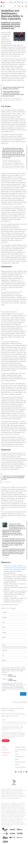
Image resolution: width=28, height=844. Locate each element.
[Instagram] (18, 772)
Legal (16, 754)
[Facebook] (15, 772)
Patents (17, 759)
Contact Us (4, 749)
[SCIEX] (5, 841)
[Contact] (15, 6)
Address (4, 637)
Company (4, 632)
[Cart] (19, 6)
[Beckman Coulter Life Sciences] (4, 2)
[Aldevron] (20, 829)
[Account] (22, 6)
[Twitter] (23, 772)
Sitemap (17, 764)
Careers (4, 747)
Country (4, 645)
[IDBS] (12, 833)
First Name (4, 612)
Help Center (5, 755)
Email (3, 622)
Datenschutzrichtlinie (20, 761)
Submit (23, 693)
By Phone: (4, 678)
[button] (10, 2)
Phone (3, 627)
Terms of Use (5, 686)
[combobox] (16, 2)
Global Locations (6, 752)
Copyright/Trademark (20, 747)
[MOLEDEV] (12, 838)
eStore (26, 2)
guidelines (7, 180)
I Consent (10, 674)
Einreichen (5, 740)
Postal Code (4, 650)
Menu (3, 6)
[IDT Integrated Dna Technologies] (20, 834)
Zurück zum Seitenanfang (20, 702)
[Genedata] (5, 834)
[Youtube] (26, 772)
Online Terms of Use (19, 756)
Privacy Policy (19, 684)
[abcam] (12, 829)
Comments (4, 660)
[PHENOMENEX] (20, 838)
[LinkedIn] (21, 772)
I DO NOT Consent (12, 676)
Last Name (4, 617)
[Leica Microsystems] (5, 838)
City (3, 655)
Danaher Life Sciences (20, 767)
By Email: (4, 674)
